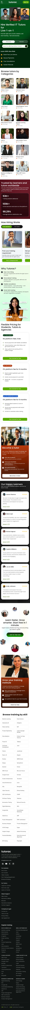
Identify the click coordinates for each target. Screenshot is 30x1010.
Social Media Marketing (20, 811)
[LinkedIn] (2, 863)
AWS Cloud (5, 770)
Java (18, 745)
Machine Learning (6, 719)
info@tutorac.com (6, 860)
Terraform (19, 778)
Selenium (19, 798)
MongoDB (19, 786)
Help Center (4, 896)
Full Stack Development (5, 746)
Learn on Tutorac (5, 890)
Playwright (18, 975)
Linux (18, 782)
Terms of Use (4, 913)
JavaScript (19, 751)
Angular (19, 755)
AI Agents (3, 936)
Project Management (7, 819)
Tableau (19, 741)
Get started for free (15, 358)
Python (4, 751)
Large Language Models (20, 731)
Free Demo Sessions (6, 903)
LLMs (2, 944)
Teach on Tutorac (6, 885)
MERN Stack (20, 759)
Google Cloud (5, 774)
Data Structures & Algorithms (21, 836)
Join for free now (15, 635)
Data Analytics (5, 736)
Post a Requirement (12, 260)
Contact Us (4, 911)
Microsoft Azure (21, 770)
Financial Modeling (6, 835)
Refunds (3, 900)
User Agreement (5, 918)
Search (26, 46)
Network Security (21, 802)
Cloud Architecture (6, 782)
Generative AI (4, 934)
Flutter (17, 952)
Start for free (15, 705)
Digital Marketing (6, 806)
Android (18, 950)
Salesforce (5, 815)
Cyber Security (5, 790)
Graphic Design (6, 831)
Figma (18, 827)
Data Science (20, 719)
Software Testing (6, 798)
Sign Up (26, 2)
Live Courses (4, 872)
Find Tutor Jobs (5, 888)
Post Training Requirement (8, 877)
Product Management (22, 823)
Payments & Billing (6, 898)
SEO (18, 806)
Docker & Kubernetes (7, 778)
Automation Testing (7, 802)
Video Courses (5, 875)
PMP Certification (21, 819)
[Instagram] (13, 863)
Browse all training (6, 879)
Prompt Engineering (7, 730)
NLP (18, 726)
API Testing (18, 973)
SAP (18, 815)
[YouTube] (6, 863)
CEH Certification (6, 794)
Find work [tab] (21, 41)
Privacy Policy (4, 915)
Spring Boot (19, 948)
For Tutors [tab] (17, 226)
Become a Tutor (15, 476)
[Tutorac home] (15, 851)
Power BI (4, 741)
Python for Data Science (21, 737)
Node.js (4, 759)
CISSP (18, 794)
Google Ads (5, 810)
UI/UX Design (5, 827)
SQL (3, 786)
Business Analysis (6, 823)
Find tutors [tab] (8, 41)
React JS (4, 755)
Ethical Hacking (20, 790)
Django (18, 946)
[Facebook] (9, 863)
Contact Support (5, 905)
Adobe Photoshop (21, 831)
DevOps (19, 774)
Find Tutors (4, 870)
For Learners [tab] (6, 226)
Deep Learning (5, 726)
